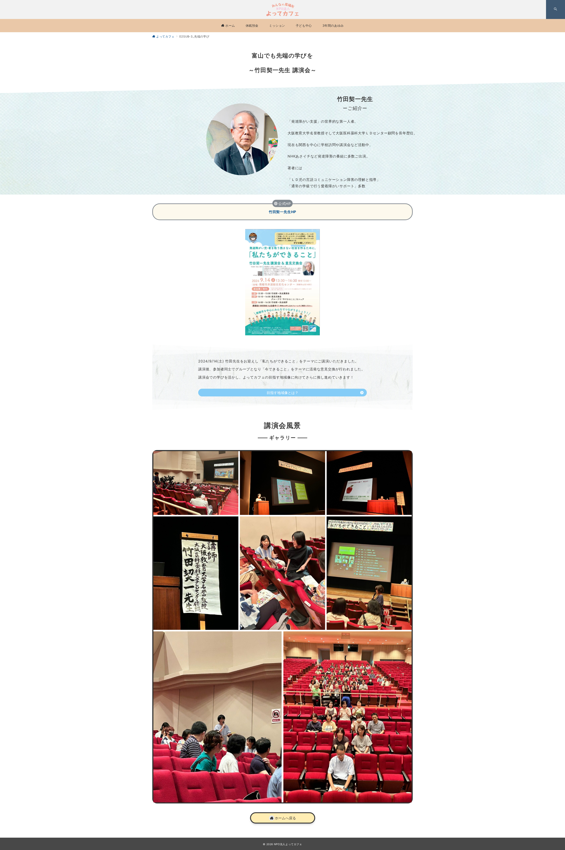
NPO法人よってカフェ (288, 844)
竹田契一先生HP (282, 212)
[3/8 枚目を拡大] (406, 457)
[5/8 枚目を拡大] (319, 522)
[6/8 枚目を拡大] (406, 522)
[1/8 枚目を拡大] (232, 457)
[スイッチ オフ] (555, 9)
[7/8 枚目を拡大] (276, 637)
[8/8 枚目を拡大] (406, 637)
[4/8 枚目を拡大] (232, 522)
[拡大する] (314, 235)
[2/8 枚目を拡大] (319, 457)
